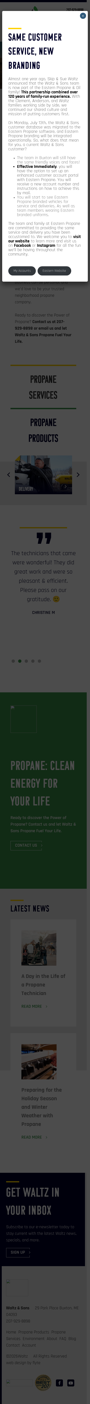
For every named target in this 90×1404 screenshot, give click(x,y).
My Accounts (22, 271)
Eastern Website (54, 271)
